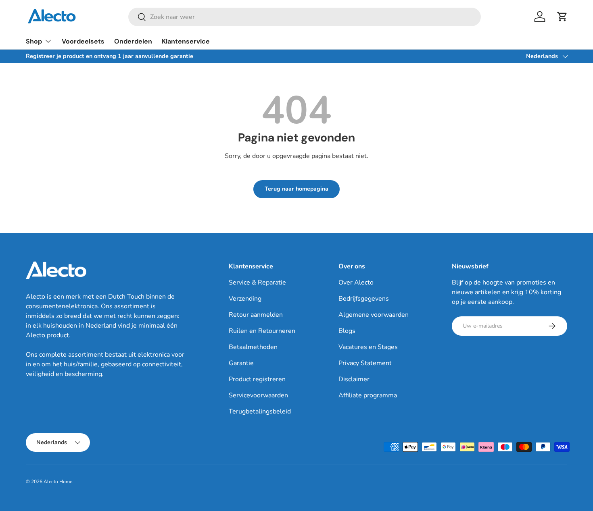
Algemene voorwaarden (373, 314)
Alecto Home (58, 481)
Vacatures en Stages (368, 347)
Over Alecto (356, 282)
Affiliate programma (367, 395)
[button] (562, 16)
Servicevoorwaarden (258, 395)
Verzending (245, 298)
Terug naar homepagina (296, 189)
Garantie (241, 363)
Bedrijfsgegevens (363, 298)
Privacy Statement (365, 363)
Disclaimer (354, 379)
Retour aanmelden (256, 314)
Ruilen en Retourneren (262, 330)
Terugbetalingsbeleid (260, 411)
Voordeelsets (83, 41)
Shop (34, 41)
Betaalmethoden (253, 347)
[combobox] (304, 17)
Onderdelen (133, 41)
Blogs (346, 330)
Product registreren (257, 379)
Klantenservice (186, 41)
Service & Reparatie (257, 282)
